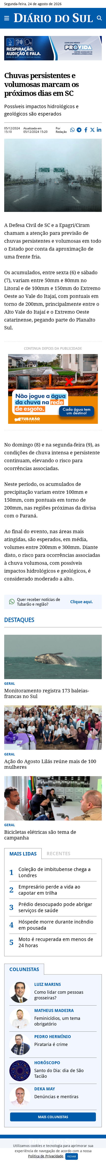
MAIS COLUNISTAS (53, 1117)
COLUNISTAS (24, 969)
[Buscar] (99, 18)
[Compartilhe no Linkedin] (99, 130)
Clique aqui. (81, 601)
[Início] (53, 21)
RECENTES (58, 853)
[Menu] (7, 18)
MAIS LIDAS (22, 854)
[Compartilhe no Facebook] (85, 130)
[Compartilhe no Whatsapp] (72, 130)
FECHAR (71, 1156)
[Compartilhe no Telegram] (79, 130)
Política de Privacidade (45, 1156)
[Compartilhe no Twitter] (92, 130)
